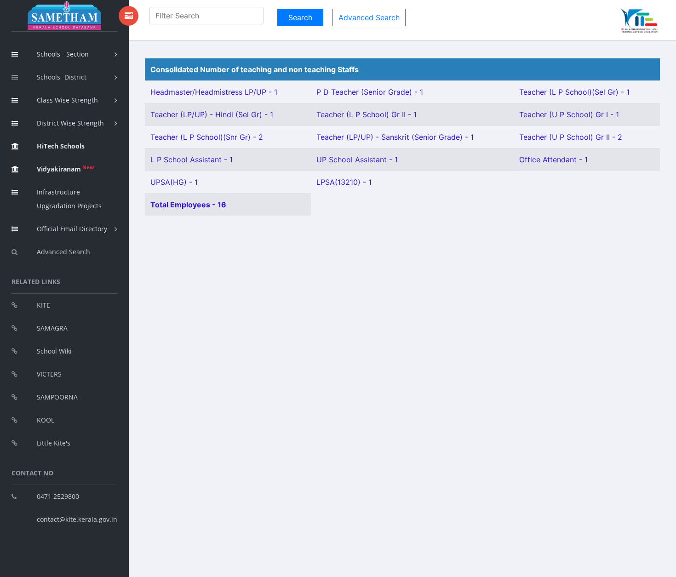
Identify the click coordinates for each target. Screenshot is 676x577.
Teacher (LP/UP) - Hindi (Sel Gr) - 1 (211, 114)
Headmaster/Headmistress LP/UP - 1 (213, 92)
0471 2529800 (58, 496)
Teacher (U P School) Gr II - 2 (570, 137)
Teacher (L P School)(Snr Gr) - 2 (206, 137)
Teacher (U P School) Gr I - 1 (569, 114)
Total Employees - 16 (188, 204)
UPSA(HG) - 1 (174, 182)
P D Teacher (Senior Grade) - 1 (369, 92)
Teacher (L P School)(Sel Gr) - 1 (574, 92)
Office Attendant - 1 (553, 159)
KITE (43, 305)
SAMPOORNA (57, 397)
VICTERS (49, 374)
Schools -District (61, 77)
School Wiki (54, 351)
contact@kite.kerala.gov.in (77, 519)
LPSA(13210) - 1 (344, 182)
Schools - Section (63, 54)
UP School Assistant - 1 (357, 159)
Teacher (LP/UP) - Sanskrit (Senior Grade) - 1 (395, 137)
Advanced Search (63, 251)
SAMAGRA (52, 328)
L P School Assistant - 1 (191, 159)
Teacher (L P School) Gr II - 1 (366, 114)
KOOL (45, 420)
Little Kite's (53, 443)
